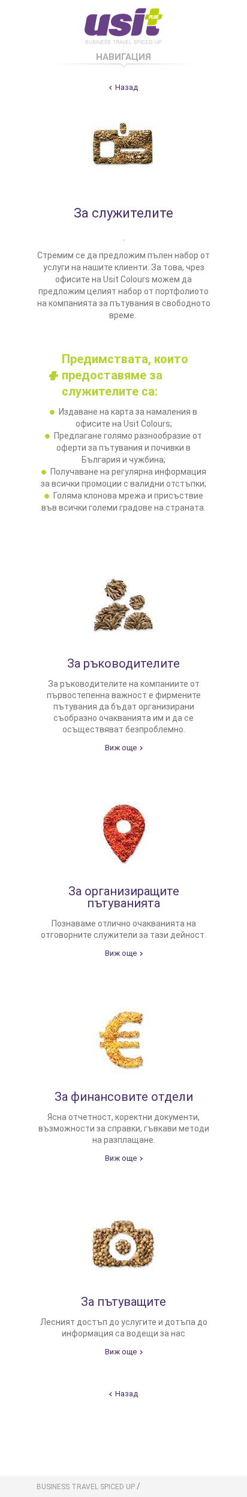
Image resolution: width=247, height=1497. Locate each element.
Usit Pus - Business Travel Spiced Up (123, 24)
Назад (126, 87)
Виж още (121, 747)
